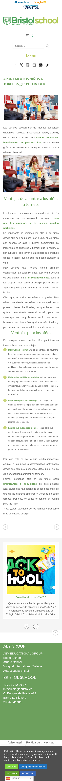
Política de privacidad (40, 742)
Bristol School (12, 657)
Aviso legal (15, 742)
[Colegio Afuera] (21, 2)
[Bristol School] (31, 23)
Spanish (15, 778)
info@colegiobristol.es (17, 689)
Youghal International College (22, 666)
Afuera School (12, 662)
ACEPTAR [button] (12, 773)
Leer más (11, 766)
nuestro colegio (20, 513)
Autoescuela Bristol (16, 670)
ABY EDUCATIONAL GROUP (23, 653)
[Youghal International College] (40, 2)
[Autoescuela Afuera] (31, 7)
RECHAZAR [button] (28, 773)
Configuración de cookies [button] (33, 766)
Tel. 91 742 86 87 (14, 684)
